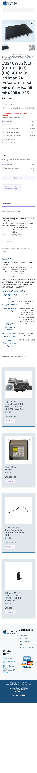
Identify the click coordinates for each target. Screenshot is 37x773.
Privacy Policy (26, 685)
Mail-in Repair (24, 638)
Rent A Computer (25, 641)
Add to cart (18, 178)
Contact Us (23, 635)
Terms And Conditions (13, 685)
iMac (10, 55)
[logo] (10, 3)
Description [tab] (7, 204)
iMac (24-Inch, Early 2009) (23, 108)
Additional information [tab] (11, 211)
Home (3, 55)
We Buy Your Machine (27, 647)
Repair (22, 644)
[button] (32, 23)
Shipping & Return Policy (18, 683)
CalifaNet (23, 695)
